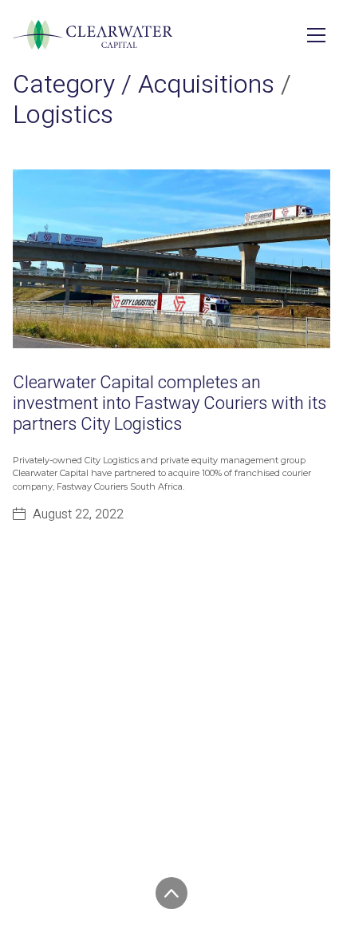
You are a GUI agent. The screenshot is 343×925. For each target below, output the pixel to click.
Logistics (63, 114)
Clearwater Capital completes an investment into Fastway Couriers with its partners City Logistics (169, 404)
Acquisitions (206, 84)
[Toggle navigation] (316, 35)
